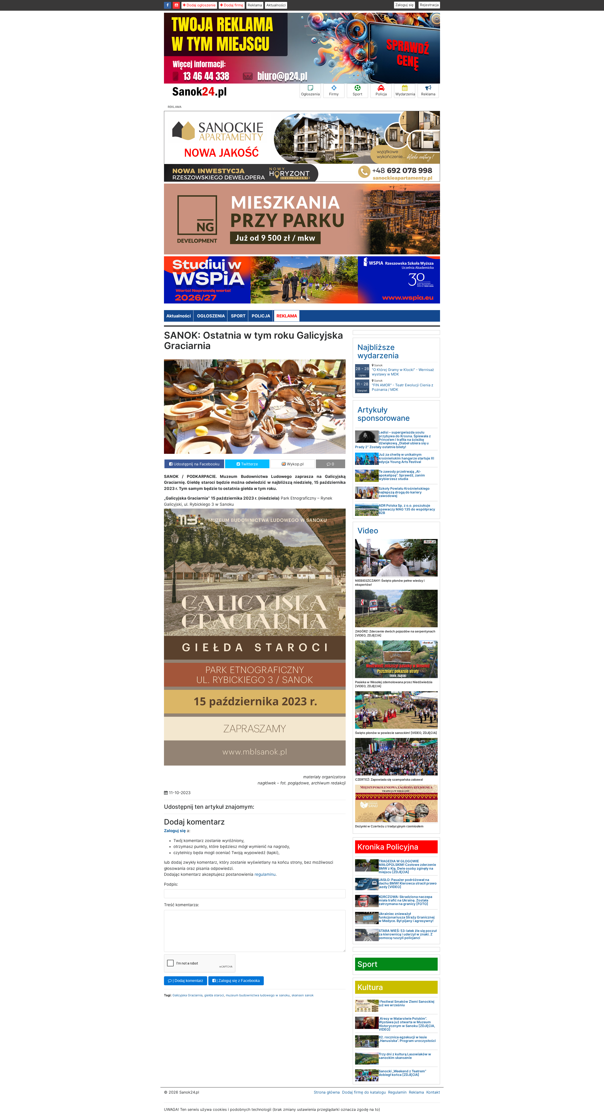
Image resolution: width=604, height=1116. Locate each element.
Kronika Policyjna (387, 846)
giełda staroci (214, 995)
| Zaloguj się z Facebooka (238, 981)
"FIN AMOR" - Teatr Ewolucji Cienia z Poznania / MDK (402, 385)
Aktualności (276, 5)
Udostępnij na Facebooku (195, 464)
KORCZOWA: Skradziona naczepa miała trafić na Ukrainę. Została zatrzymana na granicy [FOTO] (405, 900)
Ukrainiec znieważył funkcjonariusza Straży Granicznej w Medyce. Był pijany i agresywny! (407, 917)
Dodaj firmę (233, 5)
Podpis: (171, 884)
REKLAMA (287, 315)
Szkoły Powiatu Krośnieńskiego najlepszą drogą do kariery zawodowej (404, 492)
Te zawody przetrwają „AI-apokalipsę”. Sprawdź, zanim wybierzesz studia (402, 475)
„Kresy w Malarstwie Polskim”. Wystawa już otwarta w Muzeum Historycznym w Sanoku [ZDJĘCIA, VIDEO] (407, 1023)
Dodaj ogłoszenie (201, 5)
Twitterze (249, 464)
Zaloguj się (404, 5)
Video (367, 530)
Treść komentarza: (181, 904)
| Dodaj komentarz (187, 981)
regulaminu (265, 874)
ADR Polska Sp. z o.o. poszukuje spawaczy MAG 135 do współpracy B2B (407, 509)
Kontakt (433, 1092)
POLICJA (261, 315)
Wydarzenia (405, 94)
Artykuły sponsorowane (383, 414)
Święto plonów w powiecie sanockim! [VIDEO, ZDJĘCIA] (396, 733)
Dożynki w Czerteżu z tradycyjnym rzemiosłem (389, 826)
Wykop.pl (295, 464)
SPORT (238, 315)
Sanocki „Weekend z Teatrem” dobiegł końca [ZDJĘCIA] (402, 1073)
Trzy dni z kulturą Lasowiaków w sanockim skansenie (405, 1056)
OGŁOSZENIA (211, 315)
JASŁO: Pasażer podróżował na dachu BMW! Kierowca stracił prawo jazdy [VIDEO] (408, 883)
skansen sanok (303, 995)
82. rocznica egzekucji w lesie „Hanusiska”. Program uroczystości (407, 1039)
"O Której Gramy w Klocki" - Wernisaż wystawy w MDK (403, 369)
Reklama (255, 5)
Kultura (370, 987)
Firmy (334, 94)
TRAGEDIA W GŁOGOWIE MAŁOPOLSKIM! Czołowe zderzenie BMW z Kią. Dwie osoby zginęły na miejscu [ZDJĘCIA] (407, 866)
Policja (381, 94)
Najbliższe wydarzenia (378, 351)
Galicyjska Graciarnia (187, 995)
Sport (357, 94)
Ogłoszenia (310, 94)
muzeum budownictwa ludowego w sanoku (258, 995)
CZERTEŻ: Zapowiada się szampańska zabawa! (389, 779)
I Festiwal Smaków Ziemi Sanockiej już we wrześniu (406, 1003)
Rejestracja (429, 5)
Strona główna (327, 1092)
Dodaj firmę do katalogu (364, 1092)
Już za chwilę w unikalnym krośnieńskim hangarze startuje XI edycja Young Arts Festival (406, 458)
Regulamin (397, 1092)
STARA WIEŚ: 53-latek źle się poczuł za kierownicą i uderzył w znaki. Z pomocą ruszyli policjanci (408, 934)
